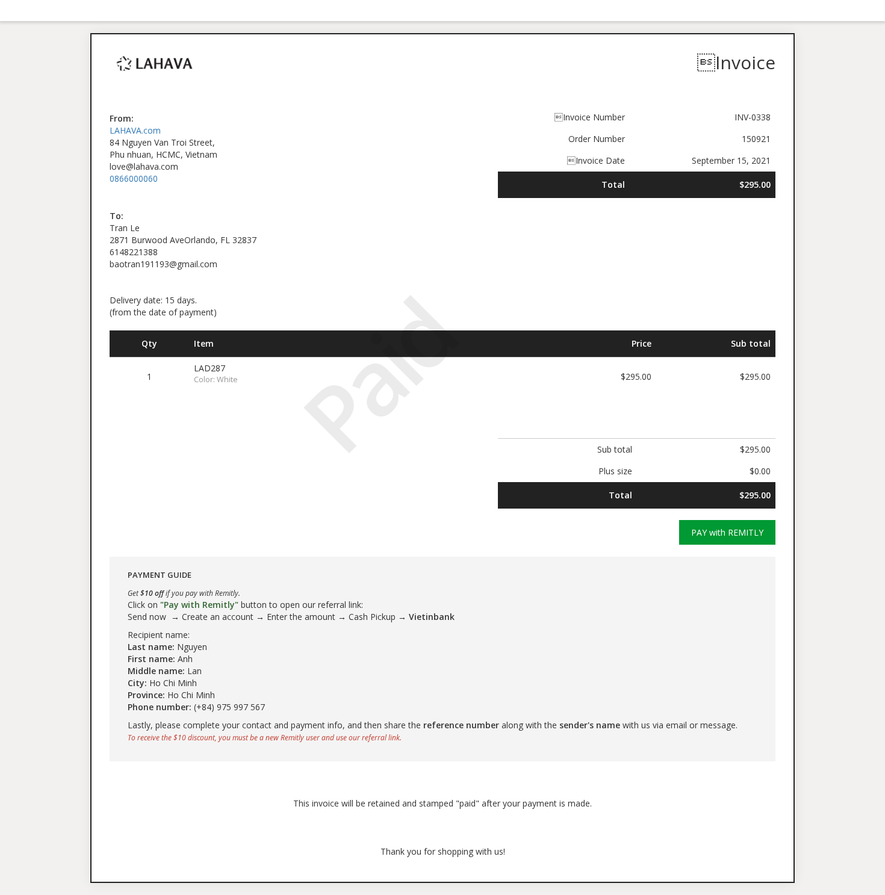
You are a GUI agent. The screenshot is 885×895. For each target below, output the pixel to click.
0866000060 (134, 178)
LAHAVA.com (135, 130)
